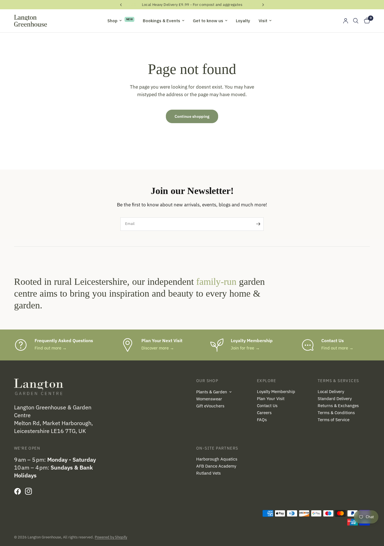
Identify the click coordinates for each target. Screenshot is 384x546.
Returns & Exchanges (338, 405)
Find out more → (51, 348)
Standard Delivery (335, 398)
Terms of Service (333, 419)
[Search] (355, 20)
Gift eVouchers (210, 406)
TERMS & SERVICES (338, 381)
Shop (112, 20)
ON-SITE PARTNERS (217, 448)
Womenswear (209, 398)
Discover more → (157, 348)
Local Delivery (331, 391)
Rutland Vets (208, 473)
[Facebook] (19, 491)
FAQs (262, 419)
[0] (365, 20)
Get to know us (208, 20)
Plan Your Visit (270, 398)
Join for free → (245, 348)
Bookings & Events (161, 20)
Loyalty (243, 20)
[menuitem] (121, 21)
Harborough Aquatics (216, 459)
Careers (264, 412)
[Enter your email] (258, 224)
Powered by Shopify (111, 537)
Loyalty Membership (276, 391)
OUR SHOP (207, 381)
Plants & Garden (211, 391)
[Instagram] (30, 491)
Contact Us (267, 405)
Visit (263, 20)
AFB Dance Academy (216, 466)
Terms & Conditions (336, 412)
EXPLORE (266, 381)
